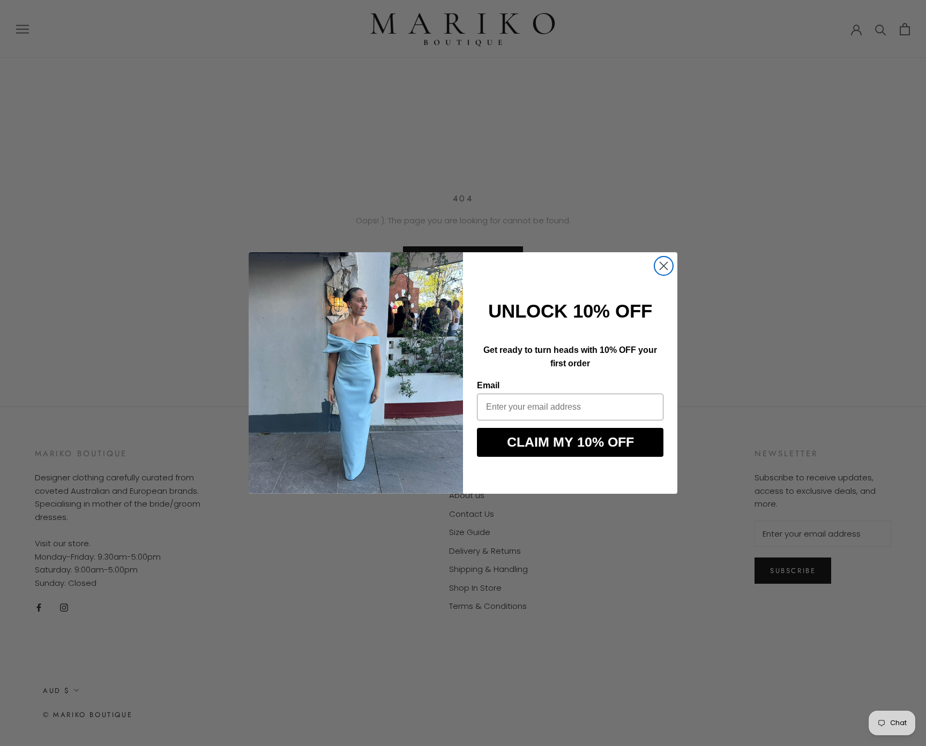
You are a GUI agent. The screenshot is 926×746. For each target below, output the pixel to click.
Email (488, 385)
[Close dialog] (663, 266)
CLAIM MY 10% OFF (570, 441)
